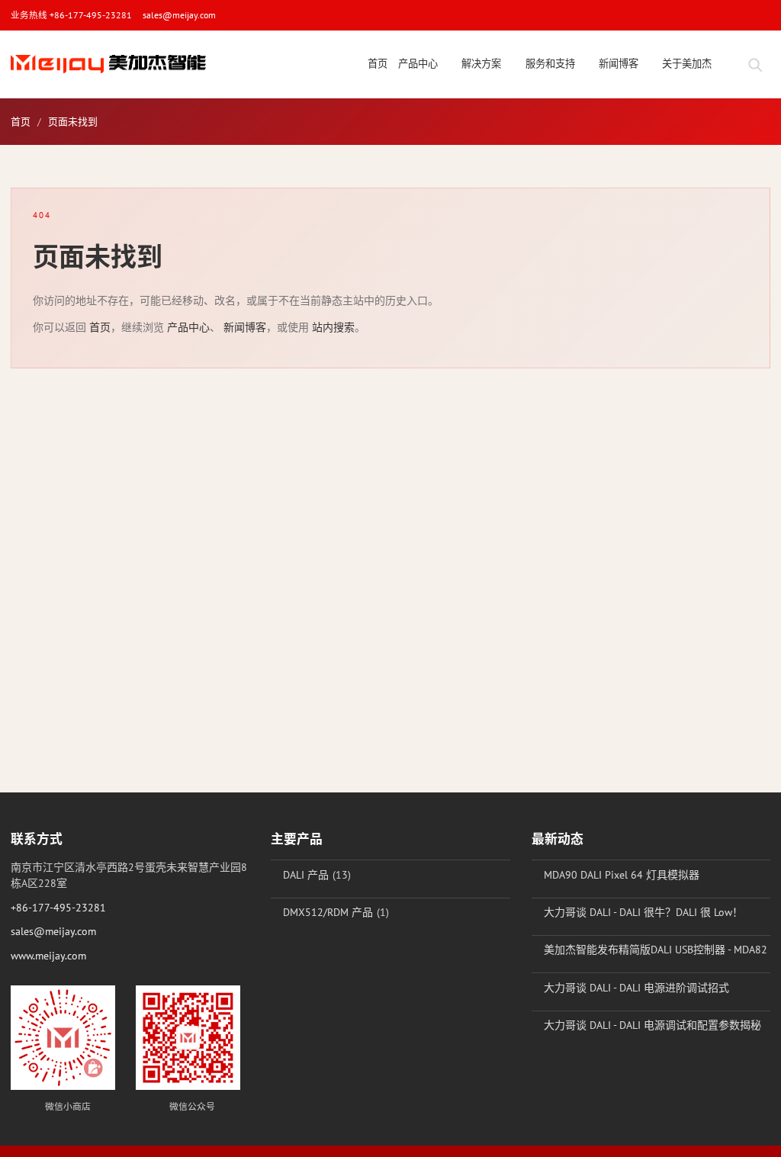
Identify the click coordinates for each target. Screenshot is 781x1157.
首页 (21, 121)
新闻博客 (244, 327)
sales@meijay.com (179, 15)
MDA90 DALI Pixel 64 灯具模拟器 (621, 875)
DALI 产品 (306, 875)
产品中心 (188, 327)
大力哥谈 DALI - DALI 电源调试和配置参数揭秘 (652, 1025)
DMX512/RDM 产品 (328, 912)
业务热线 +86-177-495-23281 (71, 15)
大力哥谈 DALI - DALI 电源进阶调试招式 (636, 988)
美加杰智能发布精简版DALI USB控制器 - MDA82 (655, 949)
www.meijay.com (48, 956)
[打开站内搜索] (754, 64)
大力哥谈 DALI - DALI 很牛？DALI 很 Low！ (643, 912)
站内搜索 (333, 327)
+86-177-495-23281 (58, 907)
